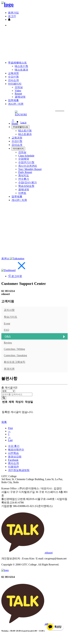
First (10, 428)
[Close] (21, 270)
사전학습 (13, 453)
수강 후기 (13, 446)
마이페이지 (14, 83)
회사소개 (13, 463)
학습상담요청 (26, 186)
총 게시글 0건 (9, 387)
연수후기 (23, 178)
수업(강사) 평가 (27, 182)
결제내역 (20, 96)
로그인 (12, 16)
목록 (4, 422)
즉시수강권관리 (27, 165)
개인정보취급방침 (18, 470)
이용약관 (13, 466)
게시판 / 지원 (15, 103)
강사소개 (13, 80)
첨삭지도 (23, 175)
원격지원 (9, 368)
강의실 (19, 87)
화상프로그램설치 (14, 361)
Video (18, 90)
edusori (48, 552)
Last (10, 440)
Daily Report (25, 172)
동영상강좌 (14, 456)
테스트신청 (21, 66)
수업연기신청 (26, 162)
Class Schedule (26, 155)
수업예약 (23, 158)
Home (15, 123)
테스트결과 (21, 69)
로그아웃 (16, 276)
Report (18, 93)
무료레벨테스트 (17, 62)
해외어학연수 (16, 449)
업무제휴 (13, 100)
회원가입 (13, 12)
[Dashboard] (8, 270)
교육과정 (13, 73)
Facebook (13, 460)
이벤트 (22, 193)
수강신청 (13, 76)
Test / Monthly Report (30, 169)
